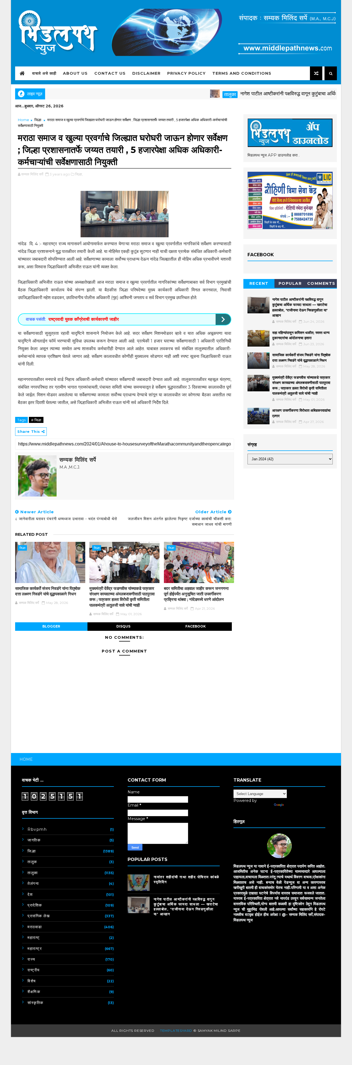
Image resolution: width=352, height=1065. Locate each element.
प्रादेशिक (35, 905)
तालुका (212, 94)
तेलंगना (33, 883)
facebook (195, 626)
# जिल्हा (36, 420)
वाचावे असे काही (44, 73)
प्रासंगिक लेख (39, 915)
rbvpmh (37, 829)
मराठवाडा (35, 926)
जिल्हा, (79, 174)
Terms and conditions (241, 73)
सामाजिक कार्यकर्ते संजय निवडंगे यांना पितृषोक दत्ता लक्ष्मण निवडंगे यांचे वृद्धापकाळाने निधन (47, 591)
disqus (123, 626)
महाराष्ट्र (35, 948)
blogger (51, 626)
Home (23, 120)
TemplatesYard (176, 1030)
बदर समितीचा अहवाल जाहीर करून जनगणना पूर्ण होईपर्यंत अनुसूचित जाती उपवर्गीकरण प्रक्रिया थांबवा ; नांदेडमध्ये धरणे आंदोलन (196, 594)
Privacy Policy (186, 73)
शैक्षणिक (34, 991)
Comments (321, 283)
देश (30, 894)
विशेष (32, 980)
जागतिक (34, 840)
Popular (290, 283)
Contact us (110, 73)
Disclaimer (146, 73)
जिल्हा (37, 120)
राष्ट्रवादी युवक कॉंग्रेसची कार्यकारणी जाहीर (83, 319)
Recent (259, 283)
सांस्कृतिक (35, 1002)
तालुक (32, 861)
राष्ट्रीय (34, 970)
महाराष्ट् (34, 937)
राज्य (31, 959)
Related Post (31, 534)
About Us (75, 73)
